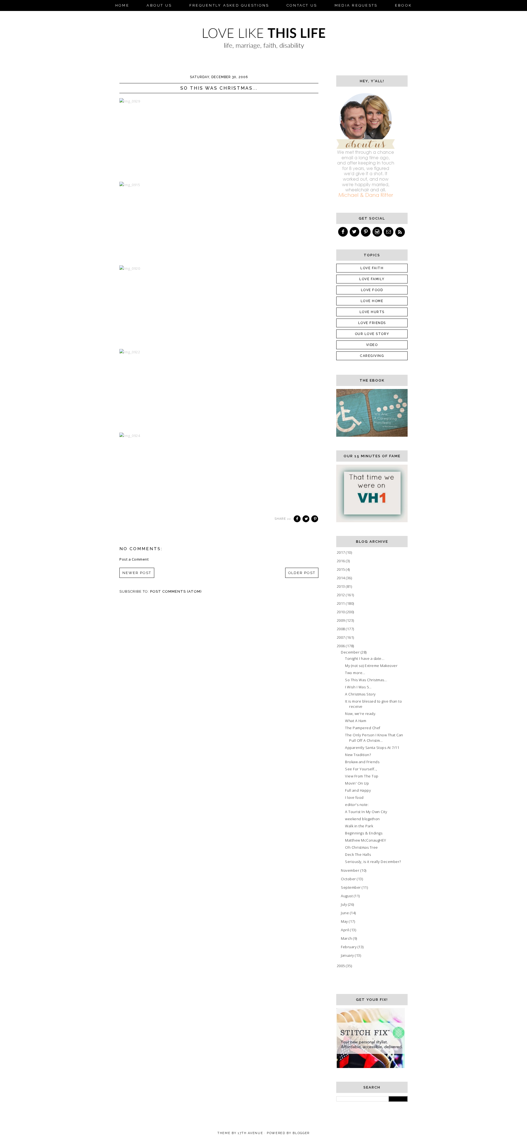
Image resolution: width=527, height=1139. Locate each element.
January (348, 955)
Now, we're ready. (360, 713)
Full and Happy (358, 790)
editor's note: (357, 804)
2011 (341, 603)
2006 (341, 645)
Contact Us (302, 5)
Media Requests (356, 5)
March (347, 938)
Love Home (372, 301)
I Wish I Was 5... (358, 686)
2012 (341, 594)
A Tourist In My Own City (366, 811)
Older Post (302, 573)
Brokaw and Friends (362, 761)
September (351, 887)
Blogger (301, 1133)
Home (122, 5)
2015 (341, 569)
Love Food (372, 290)
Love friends (372, 323)
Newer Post (136, 573)
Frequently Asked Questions (229, 5)
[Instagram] (377, 231)
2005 (341, 965)
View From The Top (362, 776)
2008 (341, 628)
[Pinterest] (366, 231)
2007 (341, 637)
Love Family (372, 279)
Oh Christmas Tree (361, 847)
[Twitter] (355, 231)
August (347, 895)
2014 (341, 577)
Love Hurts (372, 312)
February (349, 946)
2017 (341, 552)
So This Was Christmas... (366, 679)
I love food (354, 797)
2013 (341, 586)
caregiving (372, 356)
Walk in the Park (359, 825)
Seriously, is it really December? (373, 861)
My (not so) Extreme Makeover (371, 665)
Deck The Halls (358, 854)
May (345, 921)
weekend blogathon (362, 818)
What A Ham (355, 720)
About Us (159, 5)
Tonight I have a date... (364, 658)
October (349, 878)
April (345, 929)
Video (372, 345)
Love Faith (371, 268)
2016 (341, 560)
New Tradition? (358, 754)
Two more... (355, 672)
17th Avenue (250, 1133)
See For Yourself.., (361, 768)
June (345, 912)
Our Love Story (372, 334)
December (351, 652)
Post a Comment (133, 559)
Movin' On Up (357, 783)
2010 (341, 611)
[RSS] (400, 231)
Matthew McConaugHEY (365, 840)
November (350, 870)
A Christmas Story (360, 694)
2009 (341, 620)
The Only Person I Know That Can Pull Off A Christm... (374, 737)
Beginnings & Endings (363, 833)
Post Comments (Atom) (176, 591)
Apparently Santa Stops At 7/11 (372, 747)
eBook (403, 5)
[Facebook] (343, 231)
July (344, 904)
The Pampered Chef (362, 727)
